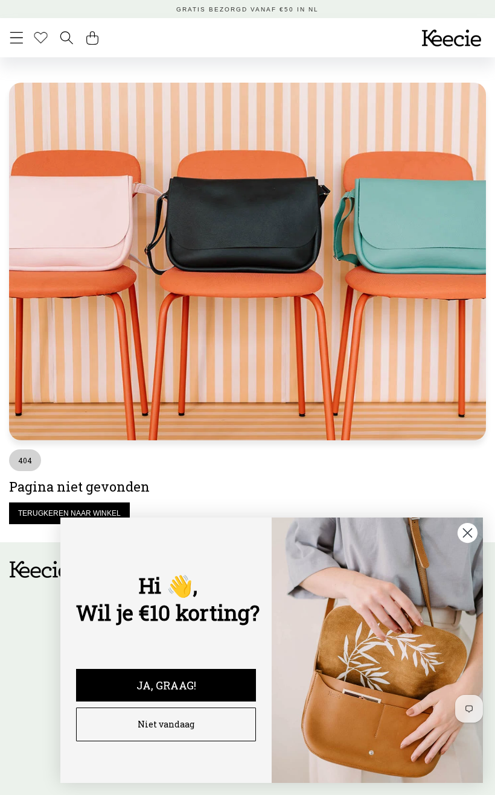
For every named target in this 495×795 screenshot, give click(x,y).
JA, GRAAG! (166, 685)
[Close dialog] (467, 532)
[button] (16, 37)
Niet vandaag (166, 724)
